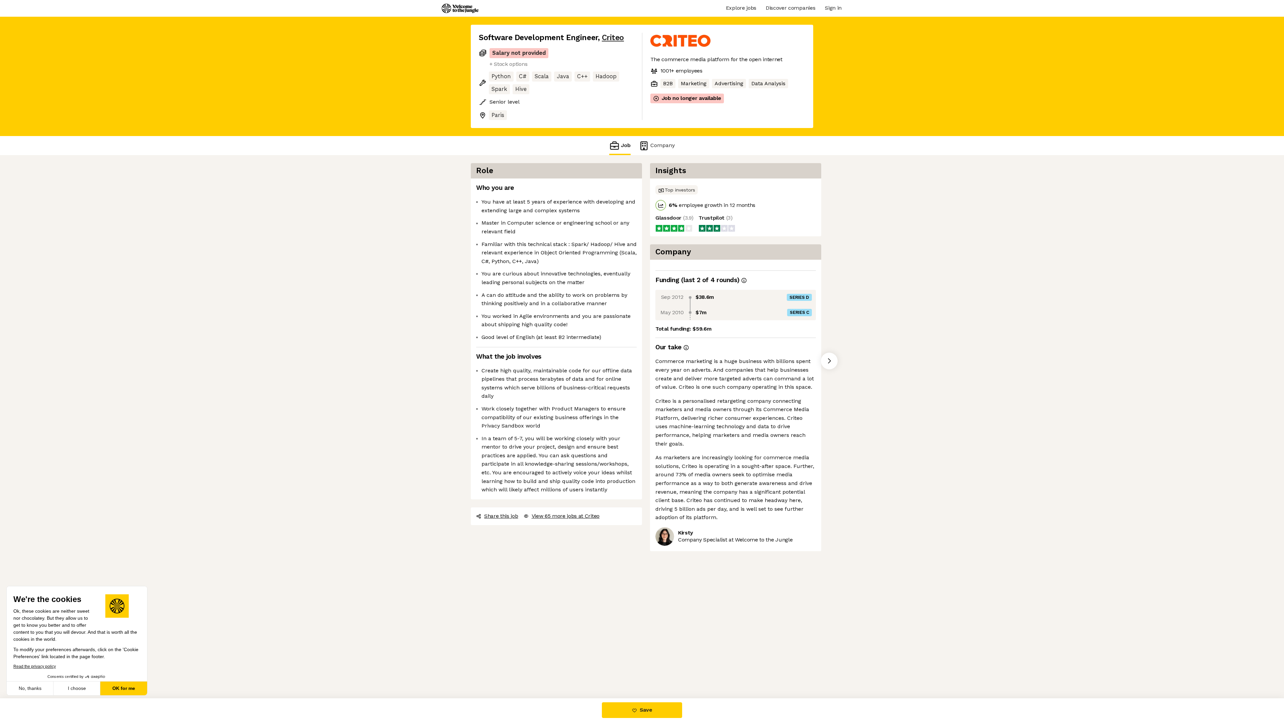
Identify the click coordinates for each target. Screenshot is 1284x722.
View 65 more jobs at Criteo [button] (566, 516)
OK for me (123, 688)
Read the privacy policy (34, 666)
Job (626, 145)
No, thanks (30, 688)
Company (662, 145)
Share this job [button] (501, 516)
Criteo (613, 37)
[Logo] (460, 8)
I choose (77, 688)
